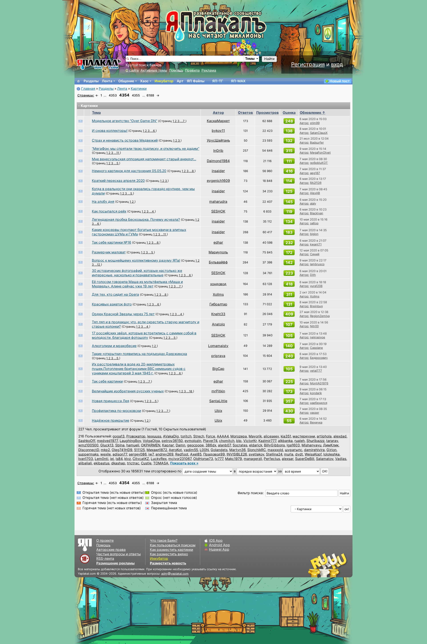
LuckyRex (159, 459)
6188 (150, 95)
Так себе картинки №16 (111, 242)
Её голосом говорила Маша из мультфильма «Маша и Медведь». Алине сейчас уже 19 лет (137, 284)
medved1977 (107, 441)
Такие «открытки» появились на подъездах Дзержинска (139, 354)
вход (337, 64)
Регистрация (308, 64)
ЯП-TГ (217, 81)
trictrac (133, 463)
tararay (332, 441)
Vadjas (340, 459)
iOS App (216, 540)
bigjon (314, 234)
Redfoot (181, 454)
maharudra (218, 201)
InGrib (218, 150)
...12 (98, 264)
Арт (180, 81)
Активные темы (154, 70)
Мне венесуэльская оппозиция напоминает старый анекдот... (144, 159)
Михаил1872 (157, 450)
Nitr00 (314, 326)
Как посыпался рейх (109, 211)
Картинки (139, 88)
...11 (117, 152)
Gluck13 (106, 445)
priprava (218, 356)
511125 (139, 450)
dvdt (299, 454)
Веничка (316, 422)
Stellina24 (274, 454)
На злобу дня (103, 201)
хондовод (218, 284)
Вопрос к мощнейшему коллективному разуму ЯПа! (136, 260)
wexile (105, 454)
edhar (218, 242)
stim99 (315, 123)
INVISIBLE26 (237, 454)
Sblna (120, 445)
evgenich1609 (218, 181)
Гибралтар (218, 304)
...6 (153, 130)
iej (112, 459)
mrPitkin (218, 391)
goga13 (119, 436)
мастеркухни (304, 436)
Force (210, 436)
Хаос (144, 81)
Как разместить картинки (171, 550)
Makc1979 (233, 459)
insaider (218, 171)
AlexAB (315, 193)
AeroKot (175, 450)
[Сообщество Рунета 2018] (314, 565)
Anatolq (218, 324)
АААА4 (223, 436)
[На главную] (78, 81)
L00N (204, 450)
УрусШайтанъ (218, 140)
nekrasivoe (317, 337)
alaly (313, 203)
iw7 (151, 454)
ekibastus (101, 463)
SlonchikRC (256, 450)
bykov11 (218, 130)
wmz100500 (88, 445)
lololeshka (331, 454)
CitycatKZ (141, 459)
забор (314, 223)
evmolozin (193, 441)
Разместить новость (168, 563)
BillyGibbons (274, 445)
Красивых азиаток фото (112, 304)
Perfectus (272, 459)
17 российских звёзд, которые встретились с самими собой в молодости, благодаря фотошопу (144, 335)
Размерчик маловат (109, 252)
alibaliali (85, 463)
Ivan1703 (85, 459)
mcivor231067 (179, 459)
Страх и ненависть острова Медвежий (125, 140)
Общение (126, 81)
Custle (146, 463)
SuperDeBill (304, 459)
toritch (186, 436)
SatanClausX (319, 132)
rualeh (299, 441)
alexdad (339, 436)
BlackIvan (316, 213)
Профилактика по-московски (116, 411)
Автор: (304, 123)
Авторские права (111, 550)
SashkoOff (86, 441)
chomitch (226, 441)
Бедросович (319, 357)
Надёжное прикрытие (110, 420)
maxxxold (275, 450)
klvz (127, 459)
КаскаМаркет (218, 121)
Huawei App (219, 549)
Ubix (218, 411)
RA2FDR (315, 183)
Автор (218, 112)
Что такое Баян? (163, 540)
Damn (180, 445)
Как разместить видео (169, 554)
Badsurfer (317, 142)
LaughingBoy (130, 441)
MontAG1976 (319, 383)
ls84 (119, 459)
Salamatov (324, 459)
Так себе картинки (107, 381)
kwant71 (316, 244)
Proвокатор (135, 436)
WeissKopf (313, 454)
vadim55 (191, 450)
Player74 (210, 441)
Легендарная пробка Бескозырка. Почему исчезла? (136, 219)
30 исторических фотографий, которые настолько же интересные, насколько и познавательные (137, 273)
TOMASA (160, 463)
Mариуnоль (218, 252)
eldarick (255, 445)
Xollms (218, 294)
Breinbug (316, 306)
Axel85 (195, 454)
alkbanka (285, 441)
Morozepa (238, 436)
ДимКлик (330, 445)
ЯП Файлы (195, 81)
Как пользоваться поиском (172, 545)
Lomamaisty (218, 346)
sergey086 (138, 454)
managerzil (253, 459)
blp (239, 441)
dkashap (118, 463)
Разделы (91, 81)
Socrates (240, 445)
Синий (314, 254)
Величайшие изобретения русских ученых (128, 391)
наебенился (318, 403)
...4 (152, 211)
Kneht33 (218, 314)
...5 (116, 163)
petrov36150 (172, 441)
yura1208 (316, 286)
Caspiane (316, 347)
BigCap (218, 369)
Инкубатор (164, 81)
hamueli (132, 445)
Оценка (289, 112)
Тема (96, 112)
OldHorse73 (203, 459)
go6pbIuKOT (319, 163)
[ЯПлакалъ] (99, 64)
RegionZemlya (320, 316)
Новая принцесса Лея (110, 401)
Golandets (219, 450)
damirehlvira (314, 450)
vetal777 (316, 370)
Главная (88, 88)
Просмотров (267, 112)
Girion (331, 450)
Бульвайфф (218, 262)
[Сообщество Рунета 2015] (328, 565)
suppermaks (88, 454)
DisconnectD (88, 450)
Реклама (208, 70)
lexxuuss (154, 436)
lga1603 (293, 445)
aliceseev (271, 436)
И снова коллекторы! (109, 130)
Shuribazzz (315, 441)
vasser (314, 412)
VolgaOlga (151, 441)
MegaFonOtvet (320, 152)
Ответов (245, 112)
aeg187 (315, 173)
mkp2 (105, 450)
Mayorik (255, 436)
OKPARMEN (150, 445)
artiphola (324, 436)
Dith (313, 275)
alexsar (287, 459)
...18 (190, 391)
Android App (219, 545)
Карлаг (168, 445)
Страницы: (85, 95)
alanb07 (224, 445)
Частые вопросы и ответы (118, 554)
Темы (250, 58)
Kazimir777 (267, 441)
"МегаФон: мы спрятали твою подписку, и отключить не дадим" (145, 148)
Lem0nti (101, 459)
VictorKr (250, 441)
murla (288, 454)
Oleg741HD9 (122, 450)
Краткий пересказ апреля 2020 (118, 181)
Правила (192, 70)
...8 (192, 171)
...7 (182, 121)
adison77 (120, 454)
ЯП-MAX (238, 81)
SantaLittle (218, 401)
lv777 (219, 459)
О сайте (132, 70)
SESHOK (218, 211)
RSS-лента (105, 558)
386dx (210, 445)
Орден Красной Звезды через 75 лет (123, 314)
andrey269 (164, 454)
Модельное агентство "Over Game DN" (124, 121)
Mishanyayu (311, 445)
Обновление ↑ (312, 112)
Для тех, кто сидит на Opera (115, 294)
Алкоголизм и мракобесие (114, 346)
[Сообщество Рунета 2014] (341, 565)
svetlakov (256, 454)
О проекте (105, 540)
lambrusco (317, 264)
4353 (113, 95)
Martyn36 (237, 450)
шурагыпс (293, 450)
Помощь (176, 70)
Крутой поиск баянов (143, 65)
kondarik (316, 393)
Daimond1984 (218, 161)
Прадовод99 (214, 454)
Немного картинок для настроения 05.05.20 (129, 171)
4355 (136, 95)
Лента (107, 81)
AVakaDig (171, 436)
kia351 (286, 436)
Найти (269, 59)
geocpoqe (195, 445)
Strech (198, 436)
